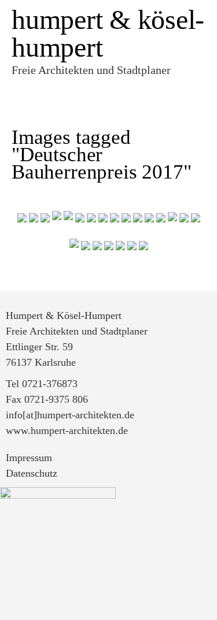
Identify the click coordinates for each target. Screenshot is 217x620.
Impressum (29, 457)
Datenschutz (31, 473)
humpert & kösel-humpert (108, 33)
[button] (105, 89)
